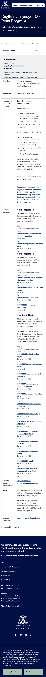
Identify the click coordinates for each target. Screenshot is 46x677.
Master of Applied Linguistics (28, 518)
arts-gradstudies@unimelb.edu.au (23, 77)
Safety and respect (9, 571)
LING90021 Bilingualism (26, 461)
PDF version (14, 527)
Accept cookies (12, 672)
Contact (4, 579)
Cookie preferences (33, 672)
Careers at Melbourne (10, 567)
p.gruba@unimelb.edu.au (14, 66)
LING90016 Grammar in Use (27, 297)
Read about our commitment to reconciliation (19, 555)
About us (4, 562)
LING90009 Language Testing (28, 414)
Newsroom (5, 575)
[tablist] (28, 5)
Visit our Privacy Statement (16, 663)
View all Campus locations (11, 606)
